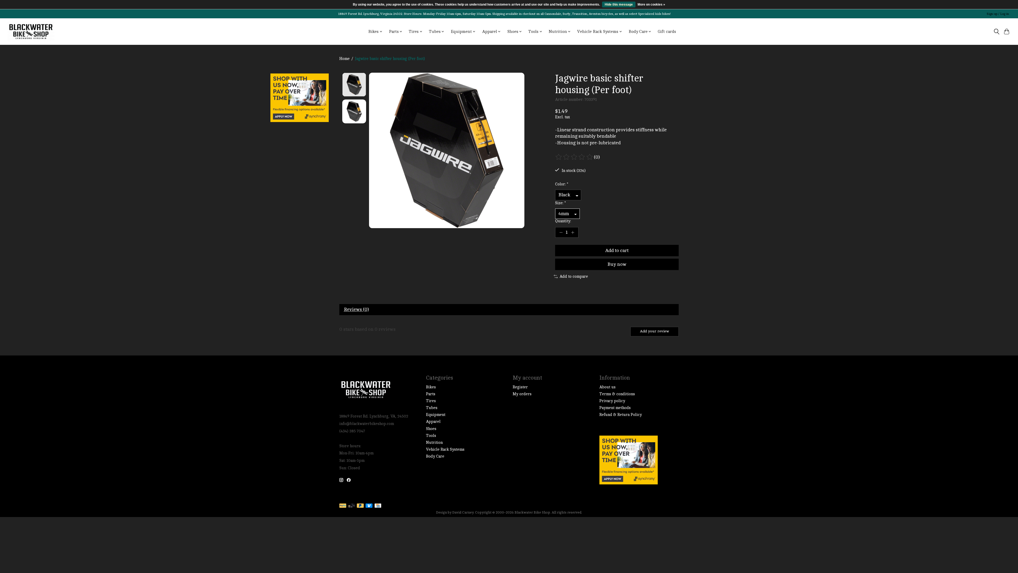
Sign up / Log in (998, 14)
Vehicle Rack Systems (445, 449)
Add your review (654, 331)
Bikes (431, 387)
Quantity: (563, 221)
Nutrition (434, 442)
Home (344, 59)
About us (607, 387)
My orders (522, 394)
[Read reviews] (574, 157)
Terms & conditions (617, 394)
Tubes (431, 408)
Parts (430, 394)
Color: (561, 184)
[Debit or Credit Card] (351, 506)
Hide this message (619, 4)
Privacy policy (612, 401)
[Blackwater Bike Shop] (30, 31)
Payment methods (615, 408)
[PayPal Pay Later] (360, 506)
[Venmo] (369, 506)
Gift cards (667, 31)
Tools (431, 435)
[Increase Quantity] (572, 232)
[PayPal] (342, 506)
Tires (431, 401)
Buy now (616, 264)
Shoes (431, 429)
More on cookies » (651, 4)
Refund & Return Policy (620, 415)
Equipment (435, 415)
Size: (560, 203)
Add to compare (574, 276)
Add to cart (617, 250)
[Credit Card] (378, 506)
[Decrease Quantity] (561, 232)
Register (520, 387)
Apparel (433, 421)
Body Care (435, 456)
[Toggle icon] (996, 31)
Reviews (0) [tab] (356, 309)
